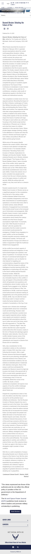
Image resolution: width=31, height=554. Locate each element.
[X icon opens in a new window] (18, 547)
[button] (3, 3)
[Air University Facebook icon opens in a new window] (13, 547)
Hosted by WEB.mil (15, 551)
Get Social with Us (15, 532)
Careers (5, 524)
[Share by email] (8, 29)
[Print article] (4, 29)
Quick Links (7, 519)
